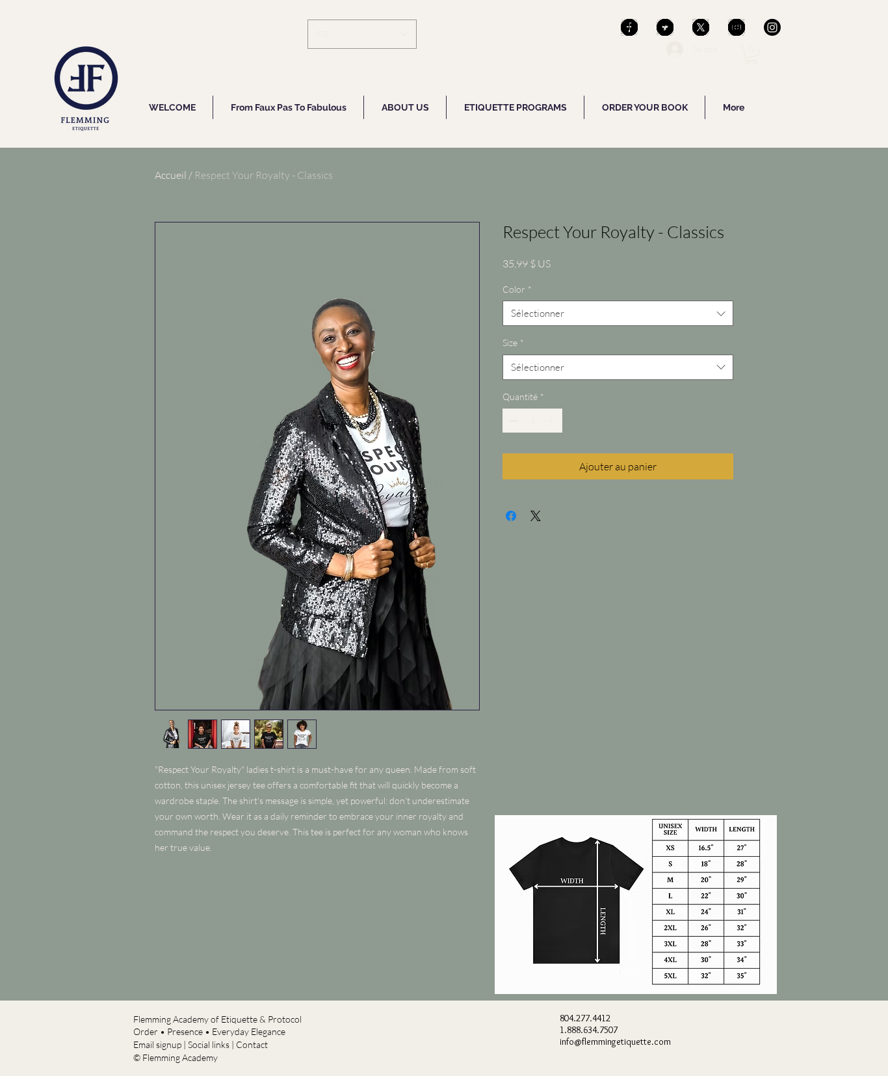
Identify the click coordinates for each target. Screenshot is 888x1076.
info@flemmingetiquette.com (615, 1041)
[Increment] (552, 420)
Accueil (171, 175)
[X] (700, 27)
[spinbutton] (532, 420)
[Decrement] (512, 420)
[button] (751, 55)
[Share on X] (535, 516)
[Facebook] (665, 27)
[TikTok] (629, 27)
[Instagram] (772, 27)
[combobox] (618, 313)
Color (517, 289)
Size (513, 342)
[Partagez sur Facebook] (511, 516)
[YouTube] (736, 27)
